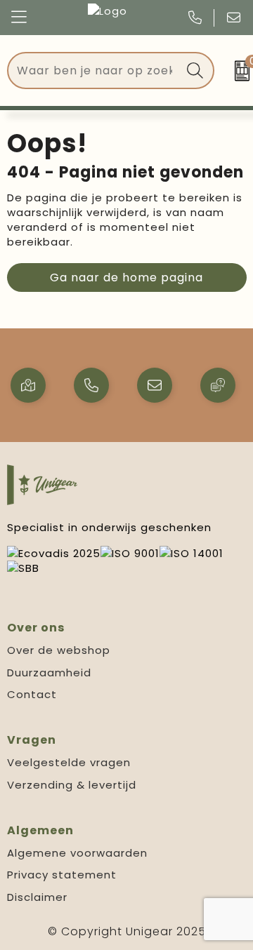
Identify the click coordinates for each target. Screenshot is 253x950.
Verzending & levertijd (71, 784)
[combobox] (94, 70)
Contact (32, 694)
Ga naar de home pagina (126, 277)
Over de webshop (58, 650)
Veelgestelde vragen (69, 762)
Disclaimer (37, 897)
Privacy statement (62, 874)
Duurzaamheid (49, 672)
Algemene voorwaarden (77, 852)
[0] (237, 70)
